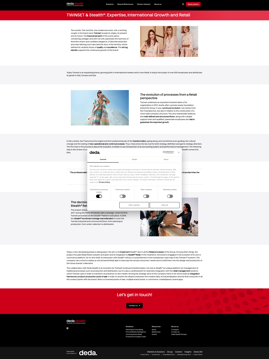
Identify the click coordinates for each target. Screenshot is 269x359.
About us (157, 4)
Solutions (110, 4)
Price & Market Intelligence (136, 332)
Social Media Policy (168, 354)
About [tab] (166, 159)
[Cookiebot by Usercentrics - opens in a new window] (164, 152)
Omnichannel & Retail (134, 334)
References (156, 332)
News (154, 329)
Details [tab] (134, 159)
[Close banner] (178, 152)
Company (175, 329)
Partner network (143, 4)
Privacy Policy (104, 182)
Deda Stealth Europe (179, 334)
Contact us (133, 305)
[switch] (123, 196)
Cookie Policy (156, 354)
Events (154, 334)
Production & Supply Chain (136, 337)
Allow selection (134, 205)
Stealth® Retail (134, 255)
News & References (125, 4)
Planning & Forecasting (134, 329)
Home (68, 13)
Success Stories (76, 13)
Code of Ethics (198, 354)
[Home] (75, 4)
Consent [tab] (103, 159)
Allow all (164, 205)
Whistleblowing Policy (184, 354)
